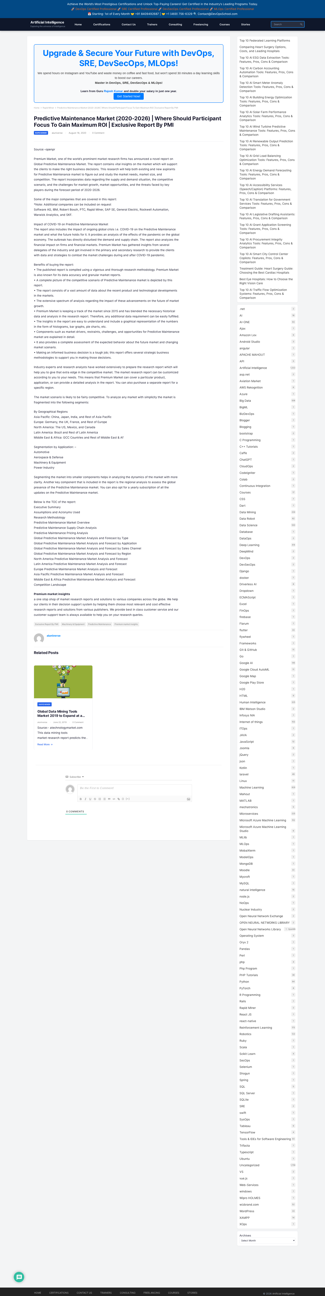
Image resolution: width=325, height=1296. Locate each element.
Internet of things (251, 722)
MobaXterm (247, 850)
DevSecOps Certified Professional (186, 9)
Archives (245, 1235)
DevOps (245, 558)
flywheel (245, 636)
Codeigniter (247, 473)
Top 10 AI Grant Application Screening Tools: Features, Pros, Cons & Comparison (265, 229)
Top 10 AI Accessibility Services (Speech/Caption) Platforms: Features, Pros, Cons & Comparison (265, 189)
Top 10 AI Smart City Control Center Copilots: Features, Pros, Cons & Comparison (264, 258)
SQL (242, 1086)
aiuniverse (57, 132)
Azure (243, 394)
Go (241, 656)
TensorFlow (247, 1132)
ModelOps (246, 857)
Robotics (245, 1034)
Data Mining (248, 512)
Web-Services (249, 1185)
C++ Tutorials (249, 446)
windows (246, 1191)
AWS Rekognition (251, 387)
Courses (245, 492)
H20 (242, 689)
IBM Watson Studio (252, 709)
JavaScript (247, 741)
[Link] (118, 799)
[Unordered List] (104, 799)
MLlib (243, 837)
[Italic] (85, 799)
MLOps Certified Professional (234, 9)
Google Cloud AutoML (254, 669)
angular (245, 348)
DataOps (245, 538)
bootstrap (246, 433)
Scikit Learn (247, 1054)
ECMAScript (248, 597)
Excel (243, 604)
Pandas (245, 949)
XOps (243, 1224)
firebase (245, 617)
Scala (243, 1047)
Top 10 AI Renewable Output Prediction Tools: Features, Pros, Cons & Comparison (266, 145)
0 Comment (98, 132)
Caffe (243, 453)
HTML (244, 695)
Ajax (242, 328)
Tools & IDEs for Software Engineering (265, 1139)
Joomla (244, 748)
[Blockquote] (109, 799)
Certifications (59, 1292)
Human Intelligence (253, 702)
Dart (242, 505)
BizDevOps (247, 414)
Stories (192, 1292)
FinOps (244, 610)
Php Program (248, 968)
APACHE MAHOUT (252, 354)
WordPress (247, 1211)
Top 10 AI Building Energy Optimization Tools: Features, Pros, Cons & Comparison (266, 101)
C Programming (250, 440)
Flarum (244, 623)
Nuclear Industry (251, 909)
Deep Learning (249, 545)
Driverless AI (248, 584)
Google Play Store (252, 682)
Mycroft (245, 876)
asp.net (245, 374)
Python (244, 981)
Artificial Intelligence (47, 22)
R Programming (250, 995)
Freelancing (152, 1292)
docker (244, 577)
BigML (244, 407)
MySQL (244, 883)
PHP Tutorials (249, 975)
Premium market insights (126, 624)
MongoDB (246, 863)
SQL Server (247, 1093)
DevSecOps (247, 564)
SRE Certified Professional (139, 9)
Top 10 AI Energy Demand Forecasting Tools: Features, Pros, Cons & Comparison (265, 174)
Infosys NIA (247, 715)
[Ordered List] (99, 799)
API (242, 361)
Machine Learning (252, 787)
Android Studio (250, 341)
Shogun (245, 1073)
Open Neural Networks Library (260, 929)
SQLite (244, 1099)
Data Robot (247, 518)
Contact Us (84, 1292)
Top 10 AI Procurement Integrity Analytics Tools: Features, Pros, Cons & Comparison (266, 243)
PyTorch (245, 988)
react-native (248, 1021)
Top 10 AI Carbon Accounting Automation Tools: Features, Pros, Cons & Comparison (266, 72)
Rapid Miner (48, 107)
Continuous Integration (255, 486)
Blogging (245, 427)
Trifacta (245, 1145)
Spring (244, 1080)
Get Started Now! (128, 96)
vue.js (243, 1178)
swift (243, 1113)
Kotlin (243, 768)
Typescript (247, 1152)
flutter (244, 630)
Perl (242, 955)
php (242, 962)
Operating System (252, 935)
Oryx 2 (244, 942)
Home (36, 107)
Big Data (245, 400)
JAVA (243, 735)
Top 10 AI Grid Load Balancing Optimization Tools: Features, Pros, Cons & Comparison (267, 160)
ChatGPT (246, 459)
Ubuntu (245, 1158)
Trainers (106, 1292)
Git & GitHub (248, 649)
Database (246, 532)
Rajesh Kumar (113, 91)
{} (123, 798)
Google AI (246, 663)
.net (242, 309)
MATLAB (246, 800)
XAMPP (245, 1217)
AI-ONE (245, 322)
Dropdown (247, 590)
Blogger (245, 420)
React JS (246, 1014)
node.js (245, 896)
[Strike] (95, 799)
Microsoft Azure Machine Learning (263, 820)
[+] (128, 798)
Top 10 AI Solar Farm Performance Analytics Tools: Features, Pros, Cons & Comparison (266, 116)
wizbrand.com (249, 1204)
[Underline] (90, 799)
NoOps (244, 903)
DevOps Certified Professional (95, 9)
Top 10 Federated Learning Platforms (265, 40)
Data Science (248, 525)
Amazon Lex (248, 335)
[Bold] (80, 799)
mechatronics (249, 807)
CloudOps (246, 466)
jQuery (244, 754)
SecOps (245, 1060)
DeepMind (246, 551)
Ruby (243, 1040)
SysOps (245, 1119)
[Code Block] (114, 799)
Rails (243, 1001)
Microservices (249, 813)
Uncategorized (249, 1165)
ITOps (243, 728)
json (242, 761)
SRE (242, 1106)
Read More (45, 744)
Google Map (248, 676)
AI (241, 315)
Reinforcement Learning (256, 1027)
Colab (243, 479)
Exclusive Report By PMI (46, 624)
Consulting (127, 1292)
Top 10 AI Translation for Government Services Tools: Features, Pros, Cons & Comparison (266, 203)
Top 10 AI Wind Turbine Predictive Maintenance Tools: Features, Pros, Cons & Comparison (267, 130)
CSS (242, 499)
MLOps (244, 844)
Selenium (246, 1067)
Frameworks (248, 643)
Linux (243, 781)
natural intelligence (252, 890)
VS (241, 1171)
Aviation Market (250, 381)
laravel (244, 774)
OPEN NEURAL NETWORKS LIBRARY (265, 922)
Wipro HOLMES (250, 1198)
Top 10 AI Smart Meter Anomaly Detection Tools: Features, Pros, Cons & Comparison (266, 87)
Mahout (245, 794)
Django (244, 571)
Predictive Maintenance (99, 624)
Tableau (245, 1126)
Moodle (245, 870)
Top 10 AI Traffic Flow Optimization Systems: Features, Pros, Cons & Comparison (263, 294)
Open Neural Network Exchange (261, 916)
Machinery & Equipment (73, 624)
